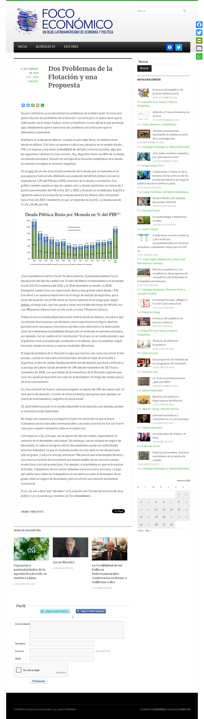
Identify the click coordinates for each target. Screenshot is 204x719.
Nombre (20, 643)
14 (171, 509)
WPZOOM (185, 709)
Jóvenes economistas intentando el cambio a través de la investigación (170, 134)
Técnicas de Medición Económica (165, 342)
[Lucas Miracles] (70, 548)
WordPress (160, 709)
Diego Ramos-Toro (153, 165)
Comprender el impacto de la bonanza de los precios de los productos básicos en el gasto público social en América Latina (163, 177)
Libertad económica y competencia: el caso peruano (171, 417)
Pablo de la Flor (151, 446)
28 (171, 524)
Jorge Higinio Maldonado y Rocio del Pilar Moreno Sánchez (161, 261)
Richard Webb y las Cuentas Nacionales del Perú (169, 200)
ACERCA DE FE (45, 46)
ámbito (25, 305)
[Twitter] (199, 33)
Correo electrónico (22, 653)
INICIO (22, 46)
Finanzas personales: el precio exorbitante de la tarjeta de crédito (171, 456)
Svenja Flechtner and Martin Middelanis (165, 192)
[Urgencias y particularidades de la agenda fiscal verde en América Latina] (31, 550)
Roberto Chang (151, 312)
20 (163, 517)
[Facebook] (199, 25)
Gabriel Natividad (152, 390)
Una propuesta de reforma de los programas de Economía (170, 361)
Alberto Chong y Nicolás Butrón (160, 409)
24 (141, 524)
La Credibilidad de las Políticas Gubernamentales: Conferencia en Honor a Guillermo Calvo (109, 574)
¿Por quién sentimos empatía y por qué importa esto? (171, 155)
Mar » (148, 530)
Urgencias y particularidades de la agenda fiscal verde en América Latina (30, 572)
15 (179, 509)
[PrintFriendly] (199, 41)
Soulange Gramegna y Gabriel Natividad (165, 147)
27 (163, 524)
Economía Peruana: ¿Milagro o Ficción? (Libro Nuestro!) (170, 302)
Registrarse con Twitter (55, 611)
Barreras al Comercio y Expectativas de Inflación (167, 398)
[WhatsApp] (199, 56)
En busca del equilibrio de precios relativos (168, 320)
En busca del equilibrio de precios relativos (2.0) (168, 91)
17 (141, 517)
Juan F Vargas (150, 229)
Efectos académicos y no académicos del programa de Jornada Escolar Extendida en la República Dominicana (162, 275)
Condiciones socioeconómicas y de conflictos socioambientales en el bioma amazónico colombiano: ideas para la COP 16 (163, 243)
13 (163, 509)
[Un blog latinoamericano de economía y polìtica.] (64, 20)
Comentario (22, 623)
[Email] (199, 48)
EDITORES (71, 46)
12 (156, 509)
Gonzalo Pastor (151, 210)
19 (156, 517)
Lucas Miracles (64, 562)
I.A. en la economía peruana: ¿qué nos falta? (169, 380)
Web (18, 658)
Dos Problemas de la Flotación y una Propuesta (80, 77)
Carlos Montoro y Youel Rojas (159, 124)
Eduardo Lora (150, 353)
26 (156, 524)
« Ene (140, 530)
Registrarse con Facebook (91, 611)
